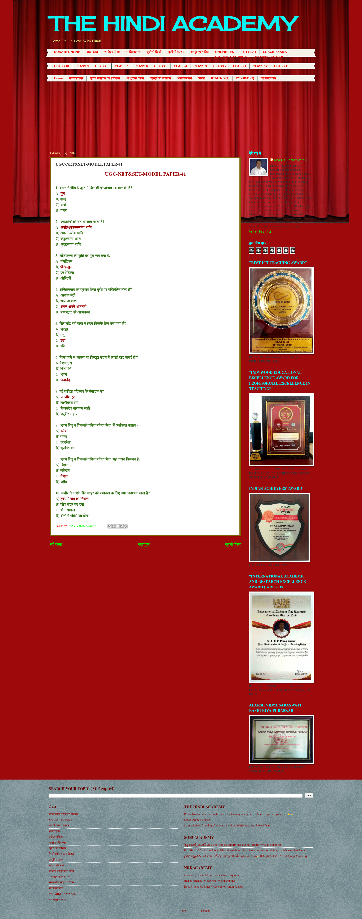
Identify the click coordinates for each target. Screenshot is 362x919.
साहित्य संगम (112, 52)
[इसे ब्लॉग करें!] (113, 526)
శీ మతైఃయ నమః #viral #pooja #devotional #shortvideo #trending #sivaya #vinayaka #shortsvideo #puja (244, 850)
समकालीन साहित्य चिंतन (61, 882)
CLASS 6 (141, 66)
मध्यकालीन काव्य (57, 899)
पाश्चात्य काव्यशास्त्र (59, 877)
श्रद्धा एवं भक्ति (200, 52)
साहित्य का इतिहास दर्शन (61, 871)
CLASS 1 (239, 66)
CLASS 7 (121, 66)
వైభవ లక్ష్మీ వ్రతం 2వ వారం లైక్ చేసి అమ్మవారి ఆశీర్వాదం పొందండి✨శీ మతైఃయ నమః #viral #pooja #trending (245, 856)
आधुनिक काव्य (135, 78)
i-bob (183, 911)
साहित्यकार (133, 52)
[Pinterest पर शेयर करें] (125, 526)
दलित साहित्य (56, 837)
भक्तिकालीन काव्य (58, 842)
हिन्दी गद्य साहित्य (160, 78)
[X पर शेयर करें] (117, 526)
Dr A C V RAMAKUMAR (290, 160)
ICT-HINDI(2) (245, 78)
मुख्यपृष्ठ (144, 544)
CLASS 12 (260, 66)
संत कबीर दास (56, 888)
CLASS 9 (82, 66)
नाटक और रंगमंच (57, 865)
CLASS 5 (160, 66)
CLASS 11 (281, 66)
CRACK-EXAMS (275, 52)
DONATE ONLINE (67, 52)
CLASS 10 (61, 66)
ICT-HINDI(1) (220, 78)
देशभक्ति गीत (268, 78)
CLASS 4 (180, 66)
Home (58, 78)
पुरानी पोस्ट (233, 544)
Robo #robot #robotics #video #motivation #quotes (213, 886)
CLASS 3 (200, 66)
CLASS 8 (101, 66)
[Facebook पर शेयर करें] (121, 526)
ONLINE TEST (225, 52)
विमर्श (201, 78)
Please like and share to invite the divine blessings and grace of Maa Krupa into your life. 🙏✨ (239, 814)
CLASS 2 (219, 66)
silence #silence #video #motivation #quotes (209, 881)
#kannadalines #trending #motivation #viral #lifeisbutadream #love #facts (227, 825)
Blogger (205, 911)
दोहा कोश (92, 52)
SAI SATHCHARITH (62, 820)
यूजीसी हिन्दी (154, 52)
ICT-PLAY (249, 52)
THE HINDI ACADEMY (172, 23)
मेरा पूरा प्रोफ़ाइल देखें (260, 232)
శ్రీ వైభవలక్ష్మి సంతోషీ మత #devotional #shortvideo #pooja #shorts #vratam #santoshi (232, 845)
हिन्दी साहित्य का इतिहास (105, 78)
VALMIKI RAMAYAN (62, 894)
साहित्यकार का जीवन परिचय (63, 814)
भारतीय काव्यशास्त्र (59, 825)
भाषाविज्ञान (184, 78)
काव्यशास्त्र (76, 78)
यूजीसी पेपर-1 (176, 52)
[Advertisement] (181, 113)
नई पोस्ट (56, 544)
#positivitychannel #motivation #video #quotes (211, 875)
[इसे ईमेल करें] (109, 526)
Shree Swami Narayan (197, 820)
